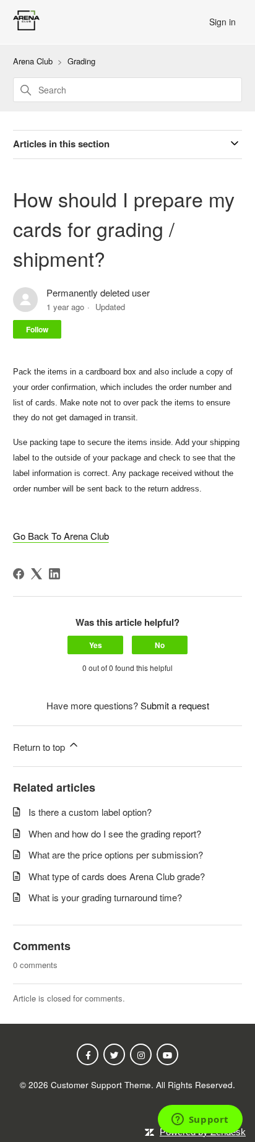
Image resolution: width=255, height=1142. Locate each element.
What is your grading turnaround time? (105, 897)
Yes (95, 645)
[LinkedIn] (54, 573)
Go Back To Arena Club (61, 535)
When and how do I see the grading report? (114, 833)
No (160, 645)
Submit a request (174, 705)
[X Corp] (36, 573)
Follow (37, 329)
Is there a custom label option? (90, 811)
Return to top (40, 746)
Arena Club (33, 61)
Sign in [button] (222, 21)
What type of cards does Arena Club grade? (116, 876)
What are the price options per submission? (115, 854)
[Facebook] (18, 573)
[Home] (26, 26)
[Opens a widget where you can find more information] (200, 1120)
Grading (81, 61)
